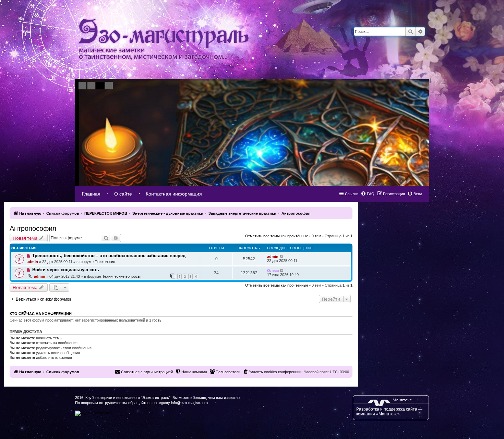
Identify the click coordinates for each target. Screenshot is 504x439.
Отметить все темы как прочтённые (276, 236)
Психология (105, 262)
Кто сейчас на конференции (41, 314)
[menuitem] (414, 194)
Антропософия (33, 228)
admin (32, 262)
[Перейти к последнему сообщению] (281, 256)
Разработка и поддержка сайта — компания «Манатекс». (389, 411)
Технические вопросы (121, 276)
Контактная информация (174, 194)
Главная (91, 194)
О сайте (123, 194)
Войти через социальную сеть (65, 269)
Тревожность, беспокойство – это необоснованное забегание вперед (108, 255)
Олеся (273, 270)
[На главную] (163, 39)
